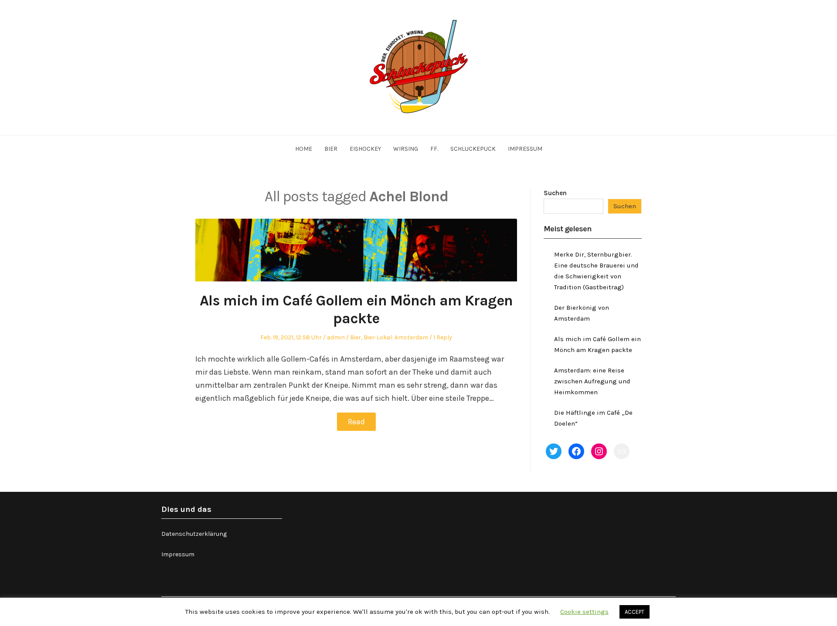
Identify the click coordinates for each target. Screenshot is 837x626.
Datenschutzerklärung (194, 534)
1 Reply (442, 337)
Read (356, 421)
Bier (330, 148)
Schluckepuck (473, 148)
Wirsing (405, 148)
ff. (434, 148)
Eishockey (365, 148)
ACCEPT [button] (634, 612)
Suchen (555, 193)
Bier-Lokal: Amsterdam (396, 337)
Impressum (525, 148)
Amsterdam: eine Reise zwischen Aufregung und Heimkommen (592, 381)
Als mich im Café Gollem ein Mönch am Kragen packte (356, 309)
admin (336, 337)
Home (303, 148)
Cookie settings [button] (584, 612)
